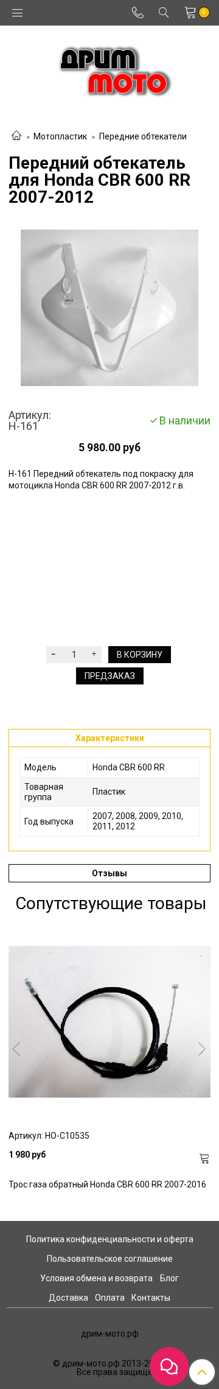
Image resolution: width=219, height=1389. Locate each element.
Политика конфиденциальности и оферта (109, 1239)
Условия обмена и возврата (96, 1278)
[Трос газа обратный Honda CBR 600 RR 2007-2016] (109, 1022)
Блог (169, 1278)
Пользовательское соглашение (110, 1259)
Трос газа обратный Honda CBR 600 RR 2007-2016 (107, 1184)
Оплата (110, 1298)
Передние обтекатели (143, 136)
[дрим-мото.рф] (110, 68)
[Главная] (16, 136)
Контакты (150, 1298)
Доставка (68, 1298)
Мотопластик (60, 136)
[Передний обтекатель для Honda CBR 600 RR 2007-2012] (109, 308)
